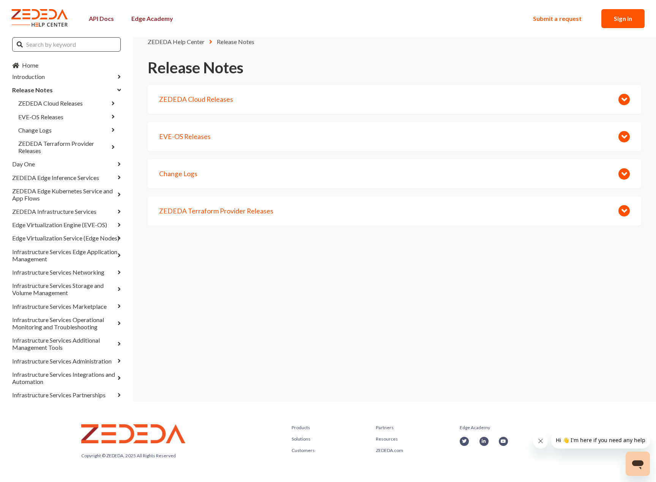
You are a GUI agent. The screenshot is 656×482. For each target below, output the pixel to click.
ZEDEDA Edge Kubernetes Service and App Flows (62, 194)
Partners (385, 427)
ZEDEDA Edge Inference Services (55, 177)
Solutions (301, 439)
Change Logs (35, 130)
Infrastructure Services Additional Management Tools (56, 344)
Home (30, 65)
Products (301, 427)
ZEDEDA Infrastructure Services (54, 211)
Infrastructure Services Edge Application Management (64, 255)
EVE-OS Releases (40, 116)
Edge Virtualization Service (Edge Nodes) (65, 238)
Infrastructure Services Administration (62, 361)
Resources (387, 439)
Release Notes (32, 89)
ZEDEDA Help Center (176, 41)
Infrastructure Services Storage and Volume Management (58, 289)
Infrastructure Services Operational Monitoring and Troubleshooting (58, 323)
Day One (23, 164)
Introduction (28, 76)
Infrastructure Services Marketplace (59, 306)
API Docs (101, 18)
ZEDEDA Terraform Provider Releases (56, 147)
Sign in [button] (623, 18)
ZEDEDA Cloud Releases (50, 103)
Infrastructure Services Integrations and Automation (63, 378)
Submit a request (557, 18)
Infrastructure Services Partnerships (59, 394)
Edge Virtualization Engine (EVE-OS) (59, 224)
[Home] (39, 18)
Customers (303, 450)
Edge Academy (152, 18)
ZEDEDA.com (389, 450)
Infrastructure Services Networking (58, 272)
